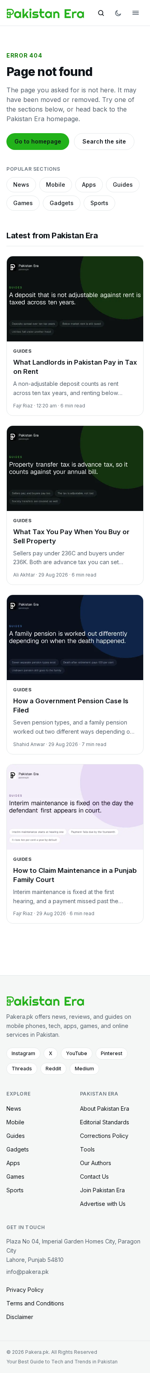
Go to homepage (37, 141)
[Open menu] (136, 13)
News (21, 184)
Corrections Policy (104, 1135)
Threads (22, 1069)
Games (23, 203)
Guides (123, 184)
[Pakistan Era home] (45, 12)
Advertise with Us (103, 1203)
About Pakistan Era (104, 1108)
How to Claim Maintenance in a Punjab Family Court (75, 875)
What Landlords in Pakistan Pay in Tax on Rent (75, 366)
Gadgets (62, 203)
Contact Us (94, 1176)
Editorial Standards (104, 1122)
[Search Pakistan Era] (101, 13)
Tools (87, 1149)
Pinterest (111, 1053)
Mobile (55, 184)
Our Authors (95, 1162)
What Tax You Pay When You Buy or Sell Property (71, 536)
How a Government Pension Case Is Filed (70, 705)
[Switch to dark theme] (118, 13)
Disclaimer (19, 1316)
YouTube (76, 1053)
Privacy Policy (25, 1289)
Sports (99, 203)
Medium (84, 1069)
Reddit (53, 1069)
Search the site (104, 141)
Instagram (23, 1053)
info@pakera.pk (27, 1271)
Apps (89, 184)
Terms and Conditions (35, 1303)
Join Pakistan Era (102, 1190)
